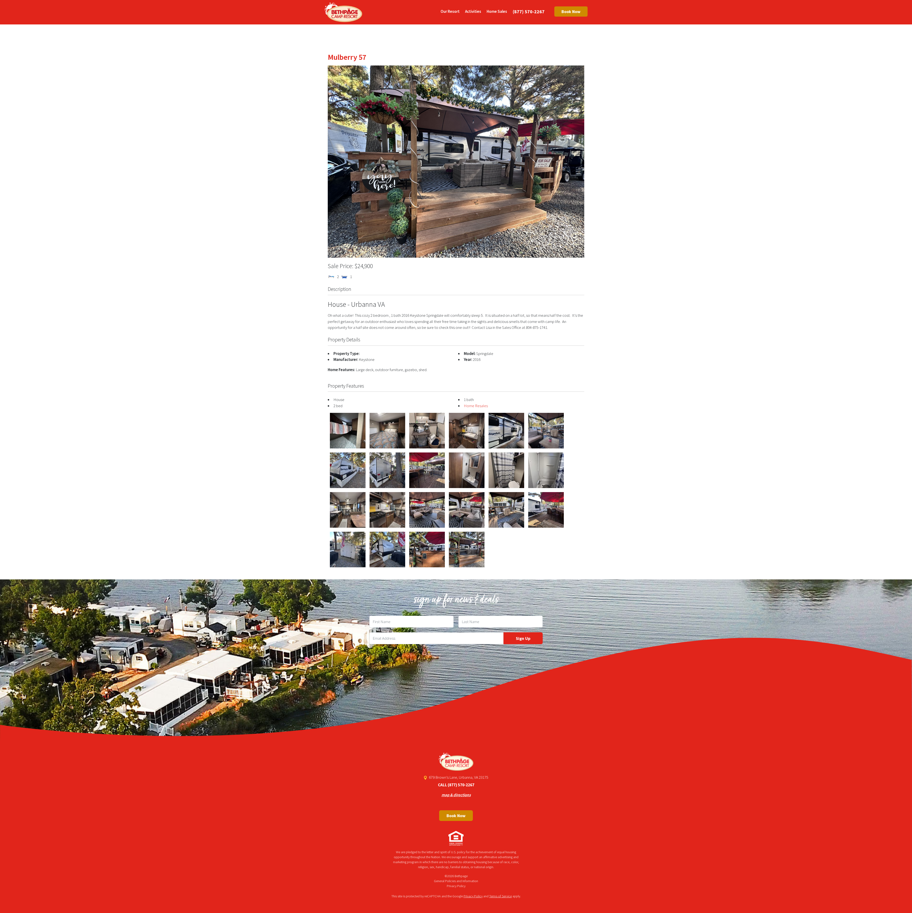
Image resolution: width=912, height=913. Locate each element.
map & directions (456, 794)
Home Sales (497, 11)
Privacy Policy (456, 886)
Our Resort (450, 11)
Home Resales (476, 405)
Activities (473, 11)
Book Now (570, 11)
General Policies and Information (456, 881)
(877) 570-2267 (529, 11)
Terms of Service (500, 896)
